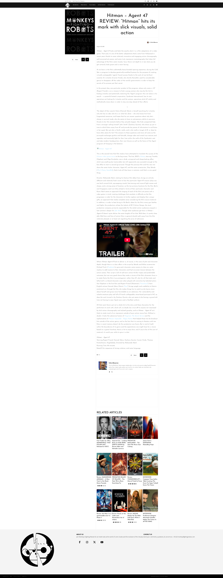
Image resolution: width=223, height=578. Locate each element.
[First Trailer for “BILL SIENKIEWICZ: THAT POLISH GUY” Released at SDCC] (104, 427)
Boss (125, 286)
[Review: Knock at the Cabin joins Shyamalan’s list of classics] (119, 500)
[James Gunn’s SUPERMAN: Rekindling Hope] (150, 427)
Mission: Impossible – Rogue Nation (120, 319)
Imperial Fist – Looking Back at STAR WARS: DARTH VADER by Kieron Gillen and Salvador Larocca (119, 444)
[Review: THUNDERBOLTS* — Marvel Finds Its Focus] (135, 464)
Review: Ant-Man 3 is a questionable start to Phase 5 (104, 515)
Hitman (142, 156)
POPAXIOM (111, 5)
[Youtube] (156, 1)
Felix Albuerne (154, 42)
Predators (111, 267)
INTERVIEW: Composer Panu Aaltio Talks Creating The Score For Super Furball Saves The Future (150, 481)
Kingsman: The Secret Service (134, 316)
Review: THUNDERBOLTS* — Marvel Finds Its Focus (135, 479)
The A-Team (101, 170)
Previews (84, 5)
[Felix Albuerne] (148, 42)
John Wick (117, 211)
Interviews (101, 5)
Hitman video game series (106, 156)
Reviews (75, 5)
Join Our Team (68, 1)
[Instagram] (148, 1)
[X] (154, 1)
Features (92, 5)
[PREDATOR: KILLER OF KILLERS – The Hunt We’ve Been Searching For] (119, 464)
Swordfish (109, 170)
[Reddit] (151, 1)
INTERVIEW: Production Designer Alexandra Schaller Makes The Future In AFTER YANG (149, 517)
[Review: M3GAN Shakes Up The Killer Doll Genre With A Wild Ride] (135, 500)
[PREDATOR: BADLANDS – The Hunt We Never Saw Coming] (135, 427)
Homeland (144, 283)
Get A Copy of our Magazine (78, 1)
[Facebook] (145, 1)
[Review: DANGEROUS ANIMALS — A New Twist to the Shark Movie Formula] (104, 464)
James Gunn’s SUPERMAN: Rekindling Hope (148, 442)
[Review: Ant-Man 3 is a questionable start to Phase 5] (104, 500)
